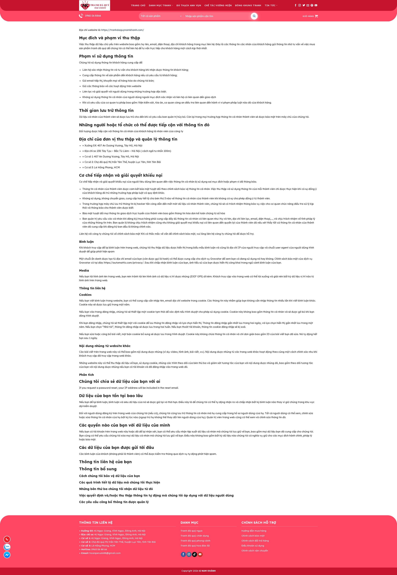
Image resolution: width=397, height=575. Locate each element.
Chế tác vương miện (218, 5)
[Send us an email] (308, 5)
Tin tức (270, 5)
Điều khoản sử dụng (252, 545)
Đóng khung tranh (248, 5)
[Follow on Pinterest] (312, 5)
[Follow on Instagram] (299, 5)
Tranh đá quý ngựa (191, 530)
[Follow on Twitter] (304, 5)
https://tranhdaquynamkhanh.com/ (122, 29)
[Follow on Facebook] (295, 5)
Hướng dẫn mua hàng (253, 530)
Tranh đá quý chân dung (195, 535)
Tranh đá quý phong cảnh (195, 540)
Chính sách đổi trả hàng (255, 540)
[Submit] (254, 16)
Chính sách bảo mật (253, 535)
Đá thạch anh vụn (188, 5)
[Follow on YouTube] (316, 5)
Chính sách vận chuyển (254, 550)
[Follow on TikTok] (194, 554)
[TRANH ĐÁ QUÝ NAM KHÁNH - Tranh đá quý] (94, 5)
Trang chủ (138, 5)
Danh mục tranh (160, 5)
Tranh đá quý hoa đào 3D (195, 545)
